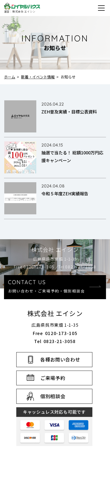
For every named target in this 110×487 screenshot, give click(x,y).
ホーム (9, 76)
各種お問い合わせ (60, 359)
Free (34, 266)
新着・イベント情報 (38, 76)
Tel (77, 266)
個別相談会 (52, 396)
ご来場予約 (52, 377)
